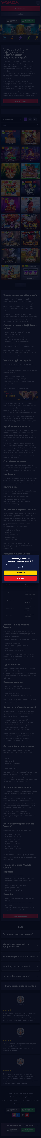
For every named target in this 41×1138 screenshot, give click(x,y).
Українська (20, 572)
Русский (20, 578)
